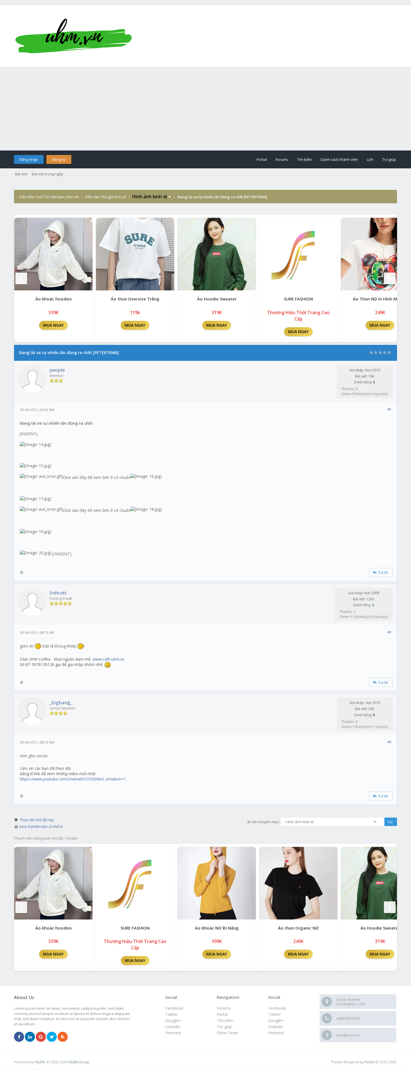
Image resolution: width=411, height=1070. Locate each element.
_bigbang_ (60, 702)
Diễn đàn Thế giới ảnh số (105, 196)
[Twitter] (52, 1037)
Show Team (227, 1032)
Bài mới (21, 173)
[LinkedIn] (30, 1037)
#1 (389, 409)
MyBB (40, 1061)
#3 (389, 742)
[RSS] (63, 1037)
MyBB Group (78, 1061)
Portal (262, 159)
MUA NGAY (53, 325)
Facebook (277, 1008)
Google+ (276, 1020)
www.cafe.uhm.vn (108, 659)
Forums (282, 159)
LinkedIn (275, 1026)
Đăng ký (58, 159)
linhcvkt (58, 592)
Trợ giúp (389, 159)
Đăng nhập (29, 159)
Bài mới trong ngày (47, 173)
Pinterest (276, 1032)
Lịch (370, 159)
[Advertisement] (205, 109)
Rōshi (369, 1061)
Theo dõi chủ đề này (37, 819)
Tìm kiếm (304, 159)
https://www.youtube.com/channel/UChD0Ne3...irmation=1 (73, 779)
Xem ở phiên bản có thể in (41, 826)
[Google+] (41, 1037)
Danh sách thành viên (339, 159)
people (57, 370)
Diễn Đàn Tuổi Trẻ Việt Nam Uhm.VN (49, 196)
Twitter (274, 1014)
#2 (389, 632)
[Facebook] (19, 1037)
